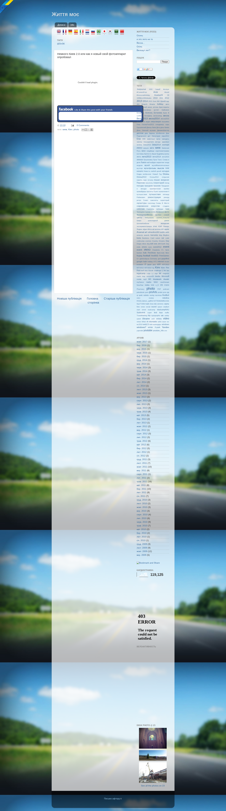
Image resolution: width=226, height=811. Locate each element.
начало (140, 171)
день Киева (164, 127)
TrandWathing (142, 315)
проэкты (150, 191)
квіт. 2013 (141, 415)
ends (138, 247)
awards (146, 235)
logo (156, 273)
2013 (139, 101)
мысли (160, 168)
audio (162, 232)
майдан (153, 162)
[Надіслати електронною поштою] (83, 129)
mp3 (145, 279)
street (144, 310)
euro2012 (157, 247)
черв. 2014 (142, 367)
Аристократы (164, 107)
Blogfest (166, 235)
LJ (152, 273)
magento (166, 273)
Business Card (148, 238)
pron (164, 292)
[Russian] (94, 33)
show (152, 304)
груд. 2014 (142, 360)
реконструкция (154, 197)
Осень (140, 35)
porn (147, 292)
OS (161, 285)
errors (144, 247)
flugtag (139, 256)
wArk (160, 322)
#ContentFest (142, 92)
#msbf (167, 92)
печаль (150, 180)
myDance (140, 282)
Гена (138, 124)
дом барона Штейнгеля (155, 133)
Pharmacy (140, 289)
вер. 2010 (141, 511)
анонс (150, 107)
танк (167, 209)
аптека (155, 107)
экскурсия (165, 223)
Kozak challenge (155, 270)
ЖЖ (143, 139)
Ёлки (139, 139)
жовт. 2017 (142, 342)
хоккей (166, 215)
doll (151, 244)
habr (145, 261)
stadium (166, 307)
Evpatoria (156, 250)
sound (154, 307)
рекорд (166, 197)
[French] (65, 33)
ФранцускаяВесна (145, 215)
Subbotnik (141, 313)
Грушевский (141, 127)
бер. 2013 (142, 419)
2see (154, 101)
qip (168, 292)
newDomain (164, 282)
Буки (165, 113)
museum (157, 279)
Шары (139, 220)
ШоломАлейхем (143, 223)
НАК (167, 168)
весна (166, 115)
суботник (141, 209)
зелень (139, 145)
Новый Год (157, 174)
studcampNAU (163, 310)
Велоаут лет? (143, 50)
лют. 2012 (142, 452)
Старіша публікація (117, 298)
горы (167, 124)
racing (152, 295)
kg (153, 268)
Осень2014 (154, 177)
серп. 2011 (142, 474)
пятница (166, 194)
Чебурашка (149, 218)
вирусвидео (156, 121)
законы (139, 142)
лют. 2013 (142, 423)
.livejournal (141, 89)
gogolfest (165, 259)
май (148, 162)
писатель (149, 183)
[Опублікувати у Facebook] (91, 129)
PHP (159, 289)
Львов (143, 162)
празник (157, 186)
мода (167, 162)
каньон (146, 148)
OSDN (166, 285)
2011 (161, 98)
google (140, 261)
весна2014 (154, 118)
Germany (153, 259)
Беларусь (140, 113)
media (157, 276)
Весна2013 (142, 118)
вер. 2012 (141, 430)
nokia (147, 285)
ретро (139, 200)
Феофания (160, 212)
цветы (139, 218)
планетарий (158, 183)
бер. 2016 (142, 345)
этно (155, 226)
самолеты (154, 200)
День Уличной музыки (146, 130)
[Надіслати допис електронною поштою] (72, 125)
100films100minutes (144, 98)
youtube (148, 330)
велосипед (157, 116)
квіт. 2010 (141, 529)
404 (138, 104)
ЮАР (160, 226)
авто (167, 104)
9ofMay (160, 104)
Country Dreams (158, 241)
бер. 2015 (142, 356)
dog (148, 244)
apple (166, 229)
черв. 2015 (142, 353)
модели (140, 165)
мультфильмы (150, 168)
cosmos (148, 241)
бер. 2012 (142, 448)
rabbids (146, 295)
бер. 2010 (142, 533)
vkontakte (153, 322)
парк (145, 180)
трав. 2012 (142, 441)
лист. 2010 (142, 503)
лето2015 (165, 157)
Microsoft (165, 276)
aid (153, 229)
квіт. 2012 (141, 445)
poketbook (141, 292)
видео (148, 121)
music (166, 279)
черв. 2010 (142, 522)
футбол (158, 215)
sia (155, 304)
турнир (147, 212)
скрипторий (164, 200)
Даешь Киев (151, 127)
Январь (166, 226)
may (143, 276)
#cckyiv (166, 89)
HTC (155, 261)
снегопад (151, 203)
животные (151, 139)
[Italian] (82, 33)
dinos (144, 244)
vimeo (139, 322)
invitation (140, 264)
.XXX (150, 89)
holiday (150, 261)
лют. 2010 (142, 537)
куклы (167, 154)
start (138, 310)
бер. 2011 (141, 489)
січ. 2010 (141, 540)
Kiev (70, 129)
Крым (154, 154)
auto (167, 232)
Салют (145, 200)
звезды (158, 142)
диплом (140, 133)
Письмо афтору (112, 798)
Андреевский (142, 107)
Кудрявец (160, 154)
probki (160, 292)
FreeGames (164, 256)
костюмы (140, 154)
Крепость (147, 154)
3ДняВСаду (164, 101)
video (166, 318)
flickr (167, 253)
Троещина (141, 212)
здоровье (165, 142)
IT (145, 264)
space (160, 307)
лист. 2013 (142, 389)
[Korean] (111, 33)
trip (149, 315)
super (149, 313)
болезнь (149, 113)
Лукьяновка (148, 160)
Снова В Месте (162, 203)
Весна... (141, 43)
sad (147, 304)
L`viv (164, 270)
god (159, 259)
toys (161, 313)
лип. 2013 (142, 404)
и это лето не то (145, 39)
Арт (138, 110)
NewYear (140, 285)
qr (137, 295)
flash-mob (160, 253)
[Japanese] (105, 33)
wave (164, 322)
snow (143, 307)
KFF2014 (148, 268)
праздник (149, 186)
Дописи (61, 25)
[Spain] (77, 33)
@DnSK (61, 44)
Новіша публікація (69, 298)
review (151, 298)
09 (168, 95)
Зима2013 (147, 145)
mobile (139, 279)
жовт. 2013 (142, 393)
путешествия (142, 194)
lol (160, 273)
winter (150, 327)
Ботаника (158, 113)
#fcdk (155, 92)
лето (139, 157)
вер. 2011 (141, 470)
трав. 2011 (142, 481)
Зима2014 (156, 145)
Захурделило (148, 142)
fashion (139, 253)
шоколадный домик (158, 220)
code (167, 238)
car (162, 238)
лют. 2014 (142, 382)
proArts (153, 292)
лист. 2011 (142, 463)
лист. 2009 (142, 548)
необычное (147, 174)
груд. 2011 (142, 459)
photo (76, 129)
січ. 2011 (141, 496)
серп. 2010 (142, 514)
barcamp (154, 235)
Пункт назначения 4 (161, 191)
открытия (165, 177)
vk (147, 322)
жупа (158, 139)
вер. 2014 (141, 364)
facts (167, 250)
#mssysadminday (143, 95)
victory (159, 319)
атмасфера (146, 110)
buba (139, 238)
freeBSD (154, 256)
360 (158, 101)
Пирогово (141, 183)
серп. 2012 (142, 433)
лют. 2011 (141, 492)
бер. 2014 (142, 378)
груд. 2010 (142, 500)
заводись (165, 139)
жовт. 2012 (142, 426)
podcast (166, 289)
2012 (167, 98)
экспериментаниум (144, 226)
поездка (140, 186)
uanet (139, 319)
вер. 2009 (141, 555)
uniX (153, 319)
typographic (155, 315)
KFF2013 (140, 268)
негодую (165, 171)
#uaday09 (158, 95)
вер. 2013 (141, 397)
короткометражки (162, 151)
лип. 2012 (142, 437)
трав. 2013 (142, 411)
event (166, 246)
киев (65, 129)
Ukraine (146, 319)
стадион (166, 206)
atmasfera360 (154, 232)
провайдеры (141, 191)
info (72, 25)
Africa (149, 229)
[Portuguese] (100, 33)
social (148, 307)
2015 (150, 101)
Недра (139, 174)
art (146, 232)
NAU (156, 282)
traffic (167, 313)
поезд (167, 183)
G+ (138, 259)
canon (157, 238)
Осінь (139, 46)
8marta (152, 104)
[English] (60, 33)
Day (167, 241)
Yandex (165, 327)
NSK (152, 285)
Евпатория (156, 136)
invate (167, 261)
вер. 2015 (141, 349)
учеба (153, 212)
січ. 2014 (141, 386)
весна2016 (141, 121)
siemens (160, 304)
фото (167, 212)
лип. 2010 (142, 518)
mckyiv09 (150, 276)
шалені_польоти (163, 218)
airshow (158, 229)
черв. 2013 (142, 408)
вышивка (165, 121)
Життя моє (65, 14)
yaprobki (140, 331)
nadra (148, 282)
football (146, 256)
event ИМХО (144, 250)
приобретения (155, 189)
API (162, 229)
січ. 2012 (141, 456)
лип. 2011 (141, 478)
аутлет (156, 110)
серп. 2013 (142, 400)
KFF (159, 264)
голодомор (159, 124)
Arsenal (140, 232)
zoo (165, 331)
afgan (145, 229)
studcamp (151, 310)
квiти (152, 148)
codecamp (141, 241)
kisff (142, 270)
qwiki (141, 295)
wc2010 (140, 324)
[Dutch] (88, 33)
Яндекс (139, 229)
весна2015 (165, 119)
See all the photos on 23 (153, 786)
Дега (158, 127)
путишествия (155, 194)
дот (149, 136)
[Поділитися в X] (88, 129)
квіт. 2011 (141, 485)
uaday (167, 315)
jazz (154, 264)
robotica (165, 298)
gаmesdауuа (144, 259)
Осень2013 (141, 177)
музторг (140, 168)
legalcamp (141, 273)
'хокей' (157, 89)
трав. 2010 (142, 526)
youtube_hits (158, 331)
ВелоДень (148, 116)
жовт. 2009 (142, 551)
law (168, 270)
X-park (157, 327)
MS (149, 279)
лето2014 (156, 157)
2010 (155, 98)
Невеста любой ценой (152, 171)
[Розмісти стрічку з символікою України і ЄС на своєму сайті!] (7, 7)
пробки (166, 189)
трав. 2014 (142, 371)
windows (165, 324)
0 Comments (83, 125)
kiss (146, 270)
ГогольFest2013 (148, 124)
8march (144, 104)
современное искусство (148, 206)
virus (144, 322)
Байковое (165, 110)
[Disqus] (93, 172)
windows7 (141, 327)
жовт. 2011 (142, 467)
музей (147, 165)
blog (160, 235)
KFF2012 (165, 264)
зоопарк (165, 145)
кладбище (150, 151)
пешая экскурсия (161, 180)
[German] (71, 33)
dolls (155, 244)
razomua (158, 295)
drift (159, 244)
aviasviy (140, 235)
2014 (145, 101)
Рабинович (141, 197)
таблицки (159, 209)
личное (140, 160)
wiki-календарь (155, 324)
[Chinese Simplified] (123, 33)
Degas (139, 244)
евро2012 (165, 136)
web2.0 (146, 324)
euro (150, 247)
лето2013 (146, 157)
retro (138, 298)
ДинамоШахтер (163, 130)
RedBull (165, 295)
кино (144, 151)
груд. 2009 (142, 544)
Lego (148, 273)
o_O (157, 285)
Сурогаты (150, 209)
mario (139, 276)
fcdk (145, 253)
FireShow (152, 253)
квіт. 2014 (141, 375)
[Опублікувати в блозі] (85, 129)
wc (168, 322)
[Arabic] (117, 33)
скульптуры (142, 203)
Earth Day (165, 244)
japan (149, 264)
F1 (162, 250)
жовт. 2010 (142, 507)
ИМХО (139, 148)
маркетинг (161, 162)
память (139, 180)
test (155, 313)
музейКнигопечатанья (160, 165)
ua (162, 315)
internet (161, 261)
